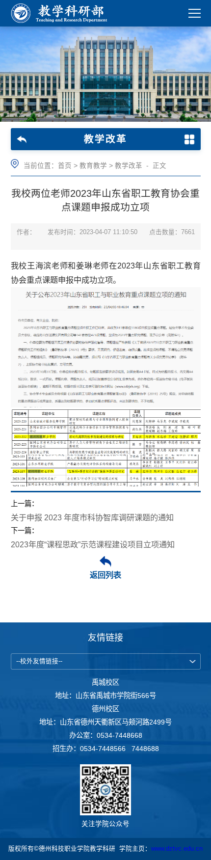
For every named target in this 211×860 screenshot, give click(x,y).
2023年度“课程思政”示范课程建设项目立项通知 (93, 544)
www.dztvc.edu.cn (177, 848)
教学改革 (128, 165)
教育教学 (93, 165)
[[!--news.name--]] (62, 13)
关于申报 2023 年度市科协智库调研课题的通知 (92, 517)
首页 (65, 165)
